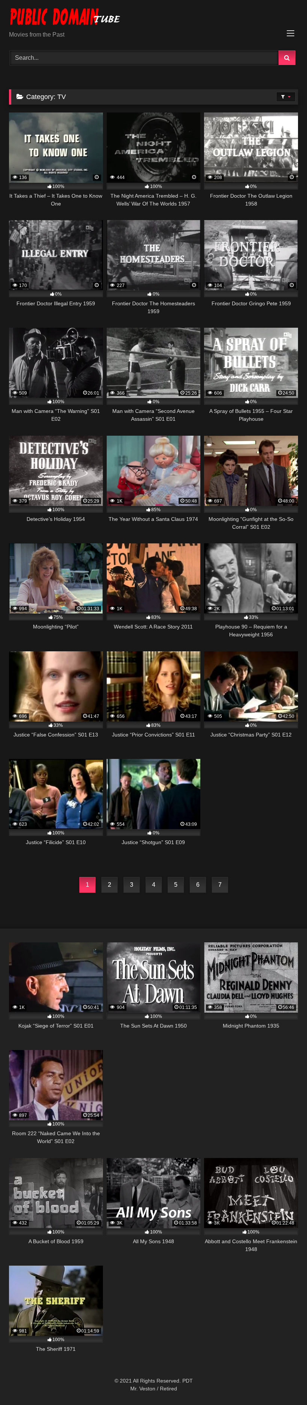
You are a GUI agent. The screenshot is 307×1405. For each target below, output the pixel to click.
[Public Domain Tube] (153, 18)
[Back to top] (284, 1382)
